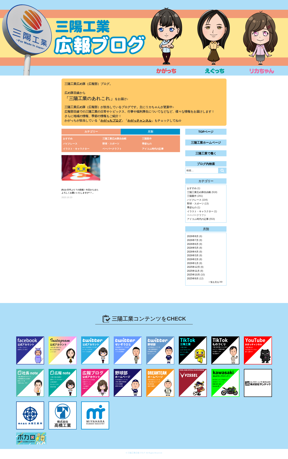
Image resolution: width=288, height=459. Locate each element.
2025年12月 (193, 267)
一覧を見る (213, 282)
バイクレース (70, 143)
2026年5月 (193, 248)
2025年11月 (193, 271)
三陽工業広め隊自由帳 (114, 138)
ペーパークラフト (112, 148)
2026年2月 (193, 259)
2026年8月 (193, 236)
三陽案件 (147, 138)
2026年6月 (193, 244)
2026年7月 (193, 240)
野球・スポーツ (110, 143)
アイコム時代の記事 (153, 148)
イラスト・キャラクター (76, 148)
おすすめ (68, 138)
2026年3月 (193, 255)
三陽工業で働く (205, 153)
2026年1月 (193, 263)
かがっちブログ (111, 120)
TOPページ (205, 131)
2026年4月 (193, 251)
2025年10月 (193, 274)
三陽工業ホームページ (206, 142)
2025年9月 (193, 278)
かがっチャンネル (140, 120)
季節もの (147, 143)
